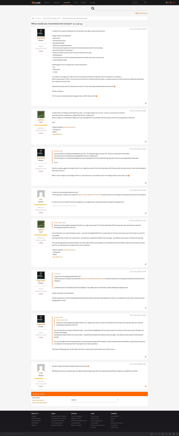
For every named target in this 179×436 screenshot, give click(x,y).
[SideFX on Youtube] (174, 434)
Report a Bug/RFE (76, 425)
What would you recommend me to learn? (75, 18)
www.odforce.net (69, 127)
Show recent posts (38, 400)
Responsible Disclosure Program (98, 426)
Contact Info (114, 427)
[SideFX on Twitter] (155, 434)
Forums (38, 18)
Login (173, 2)
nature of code (82, 194)
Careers (113, 418)
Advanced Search (142, 13)
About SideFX (115, 416)
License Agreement (96, 420)
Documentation (75, 423)
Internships (114, 425)
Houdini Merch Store (117, 423)
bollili (41, 373)
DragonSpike (41, 38)
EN (168, 2)
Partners (34, 425)
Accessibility (94, 423)
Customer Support (76, 416)
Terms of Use (95, 416)
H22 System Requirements (79, 420)
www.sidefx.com (57, 134)
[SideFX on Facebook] (152, 434)
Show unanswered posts (39, 402)
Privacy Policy (95, 418)
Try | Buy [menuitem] (92, 2)
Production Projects (57, 423)
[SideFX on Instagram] (159, 434)
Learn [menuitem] (75, 2)
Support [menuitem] (83, 2)
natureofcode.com (94, 194)
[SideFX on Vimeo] (170, 434)
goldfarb (41, 120)
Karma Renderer (36, 420)
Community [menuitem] (66, 2)
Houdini (34, 416)
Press (112, 420)
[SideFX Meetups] (166, 434)
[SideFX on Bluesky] (163, 434)
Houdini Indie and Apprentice (51, 18)
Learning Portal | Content (58, 418)
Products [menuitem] (47, 2)
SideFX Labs (35, 423)
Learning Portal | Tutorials (58, 416)
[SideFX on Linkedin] (177, 434)
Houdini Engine (36, 418)
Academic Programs (57, 425)
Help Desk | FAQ (76, 418)
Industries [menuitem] (56, 2)
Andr (41, 199)
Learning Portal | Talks (57, 420)
